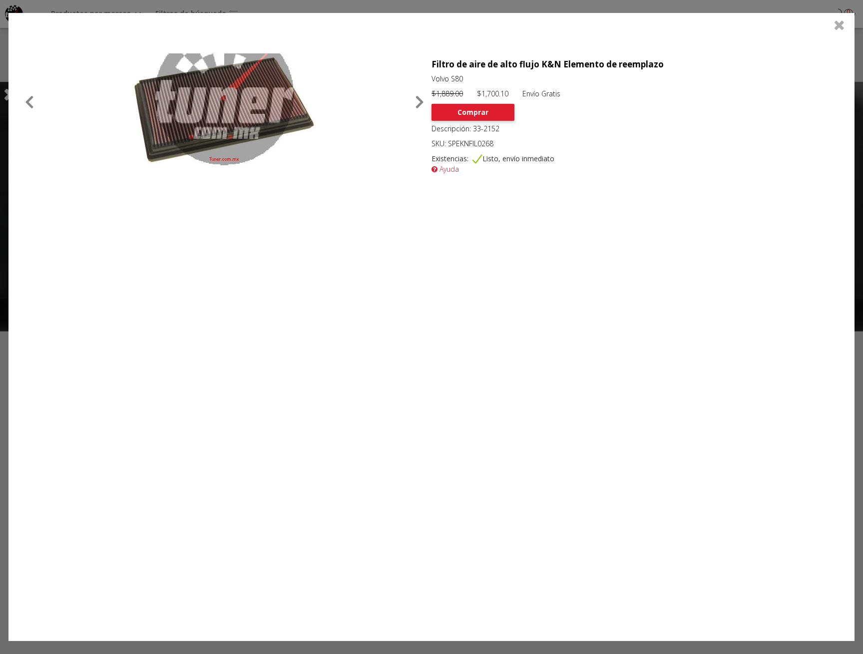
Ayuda (448, 169)
